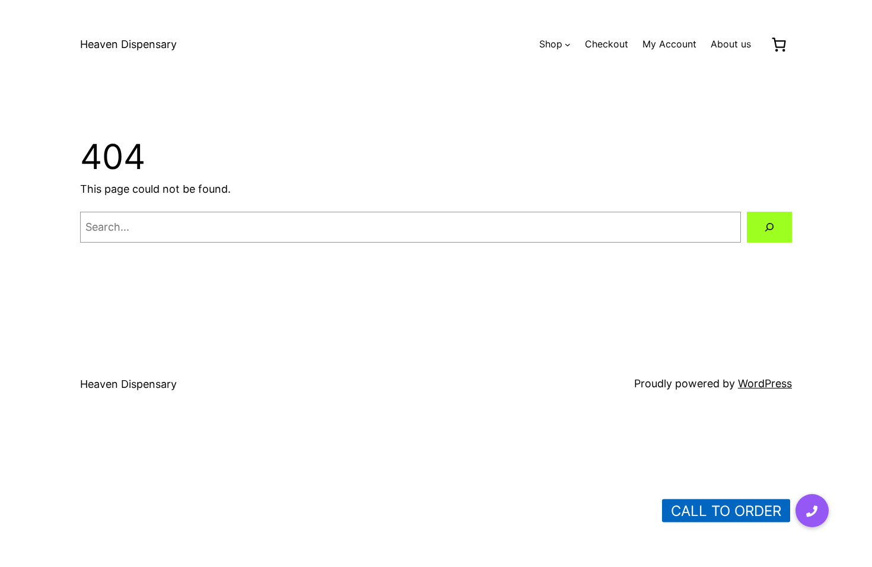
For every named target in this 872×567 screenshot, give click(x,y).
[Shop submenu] (568, 44)
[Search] (769, 227)
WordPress (765, 383)
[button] (812, 510)
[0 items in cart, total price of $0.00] (778, 44)
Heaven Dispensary (128, 44)
